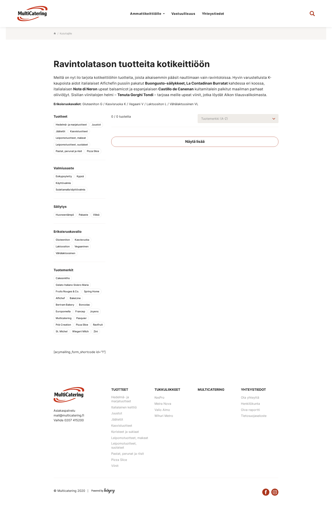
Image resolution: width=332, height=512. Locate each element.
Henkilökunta (250, 404)
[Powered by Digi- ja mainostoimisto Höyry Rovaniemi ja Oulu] (103, 490)
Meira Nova (162, 404)
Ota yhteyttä (250, 397)
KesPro (159, 397)
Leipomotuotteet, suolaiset (123, 445)
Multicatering (211, 389)
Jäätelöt (117, 419)
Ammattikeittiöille (145, 14)
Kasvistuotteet (121, 425)
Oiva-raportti (250, 410)
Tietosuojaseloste (253, 416)
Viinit (115, 466)
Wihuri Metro (163, 416)
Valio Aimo (162, 410)
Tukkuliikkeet (167, 389)
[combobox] (238, 118)
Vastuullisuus (183, 14)
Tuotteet (119, 389)
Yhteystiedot (213, 14)
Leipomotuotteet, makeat (129, 438)
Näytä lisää (195, 141)
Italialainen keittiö (124, 407)
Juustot (116, 413)
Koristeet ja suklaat (125, 432)
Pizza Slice (119, 460)
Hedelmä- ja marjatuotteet (121, 399)
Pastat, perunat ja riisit (127, 453)
